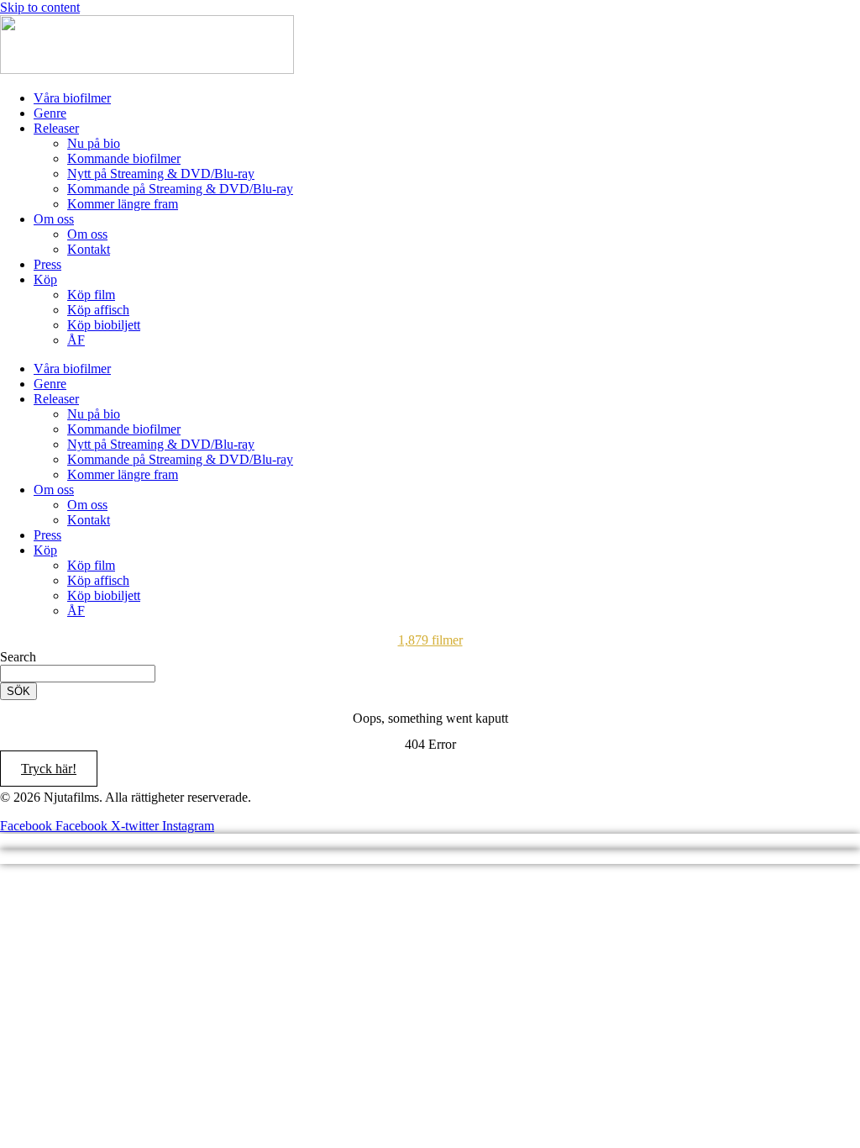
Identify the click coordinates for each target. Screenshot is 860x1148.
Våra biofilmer (72, 98)
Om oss (54, 219)
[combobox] (77, 673)
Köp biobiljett (103, 325)
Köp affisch (98, 310)
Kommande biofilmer (124, 158)
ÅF (76, 340)
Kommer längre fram (122, 204)
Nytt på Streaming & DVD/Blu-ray (160, 173)
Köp (45, 279)
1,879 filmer (430, 640)
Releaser (56, 128)
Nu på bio (93, 143)
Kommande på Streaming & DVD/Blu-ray (180, 189)
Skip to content (40, 7)
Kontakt (88, 249)
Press (47, 264)
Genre (50, 113)
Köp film (91, 294)
